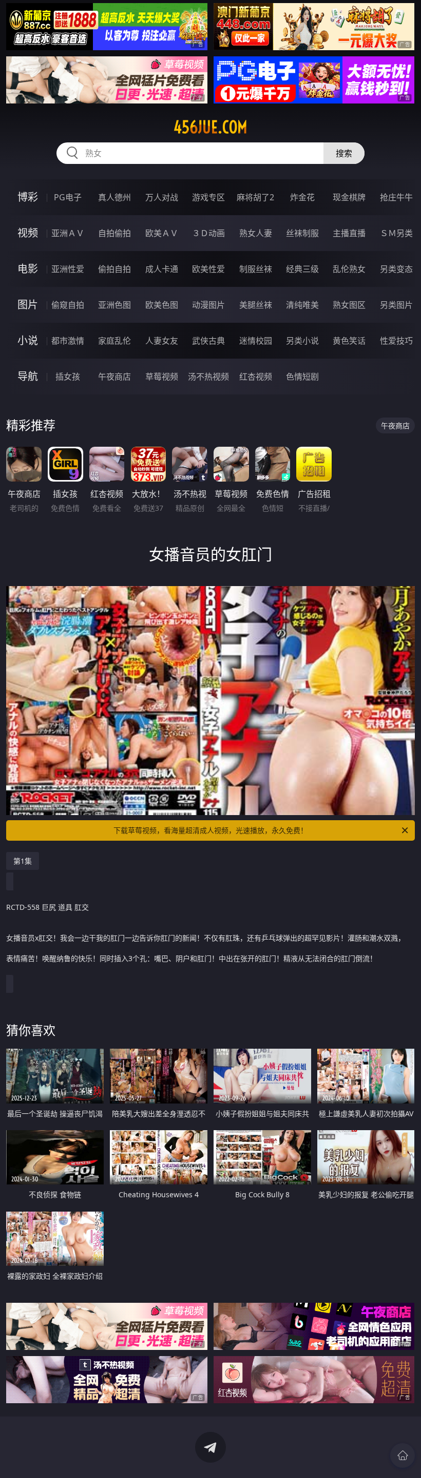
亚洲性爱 (67, 269)
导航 (27, 376)
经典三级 (302, 269)
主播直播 (349, 233)
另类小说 (302, 340)
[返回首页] (402, 1455)
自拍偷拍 (114, 233)
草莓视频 (161, 376)
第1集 (22, 861)
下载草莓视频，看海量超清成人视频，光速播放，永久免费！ (210, 830)
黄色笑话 (349, 340)
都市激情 (67, 340)
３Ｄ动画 (208, 233)
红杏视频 (255, 376)
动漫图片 (208, 304)
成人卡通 (161, 269)
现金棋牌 (349, 197)
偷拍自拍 (114, 269)
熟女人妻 (255, 233)
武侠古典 (208, 340)
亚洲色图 (114, 304)
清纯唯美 (302, 304)
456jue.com (210, 127)
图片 (27, 304)
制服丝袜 (255, 269)
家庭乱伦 (114, 340)
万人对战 (161, 197)
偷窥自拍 (67, 304)
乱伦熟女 (349, 269)
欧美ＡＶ (161, 233)
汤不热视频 (208, 376)
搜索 (344, 153)
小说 (27, 340)
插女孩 (67, 376)
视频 (27, 233)
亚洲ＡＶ (67, 233)
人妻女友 (161, 340)
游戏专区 (208, 197)
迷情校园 (255, 340)
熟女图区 (349, 304)
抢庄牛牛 (396, 197)
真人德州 (114, 197)
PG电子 (68, 197)
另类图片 (396, 304)
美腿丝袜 (255, 304)
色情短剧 (302, 376)
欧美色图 (161, 304)
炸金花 (302, 197)
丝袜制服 (302, 233)
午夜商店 (114, 376)
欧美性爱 (208, 269)
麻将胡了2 (255, 197)
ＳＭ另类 (396, 233)
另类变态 (396, 269)
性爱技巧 (396, 340)
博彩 (27, 197)
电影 (27, 269)
